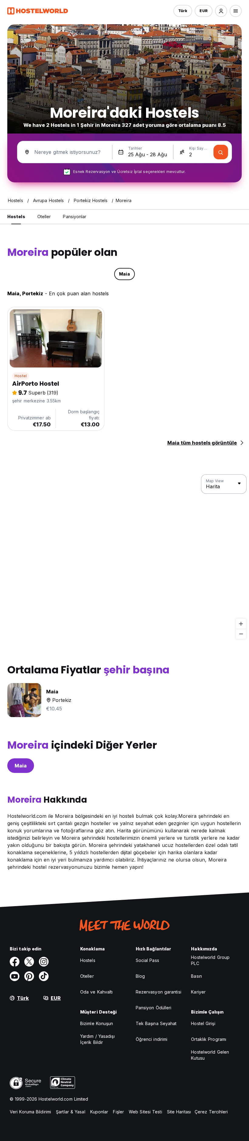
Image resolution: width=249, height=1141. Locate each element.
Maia (21, 766)
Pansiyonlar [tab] (74, 216)
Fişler (118, 1111)
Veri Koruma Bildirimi (30, 1111)
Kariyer (198, 991)
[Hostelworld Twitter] (29, 962)
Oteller (87, 976)
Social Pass (147, 960)
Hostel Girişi (203, 1023)
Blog (140, 976)
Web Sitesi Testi (145, 1111)
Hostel (21, 376)
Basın (196, 976)
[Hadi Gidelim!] (220, 152)
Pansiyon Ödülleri (154, 1007)
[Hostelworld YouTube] (14, 976)
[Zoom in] (241, 624)
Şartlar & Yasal (70, 1111)
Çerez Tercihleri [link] (211, 1111)
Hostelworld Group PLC (210, 960)
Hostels (87, 960)
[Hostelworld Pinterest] (29, 976)
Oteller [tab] (44, 216)
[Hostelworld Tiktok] (44, 976)
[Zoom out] (241, 634)
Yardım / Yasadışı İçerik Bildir (97, 1039)
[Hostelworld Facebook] (14, 962)
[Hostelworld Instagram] (44, 962)
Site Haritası (179, 1111)
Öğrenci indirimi (152, 1039)
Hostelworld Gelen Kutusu (210, 1055)
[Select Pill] (221, 11)
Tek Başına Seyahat (156, 1023)
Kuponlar (99, 1111)
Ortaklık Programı (208, 1039)
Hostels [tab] (16, 216)
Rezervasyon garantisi (158, 991)
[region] (124, 557)
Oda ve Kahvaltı (96, 991)
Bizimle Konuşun (96, 1023)
